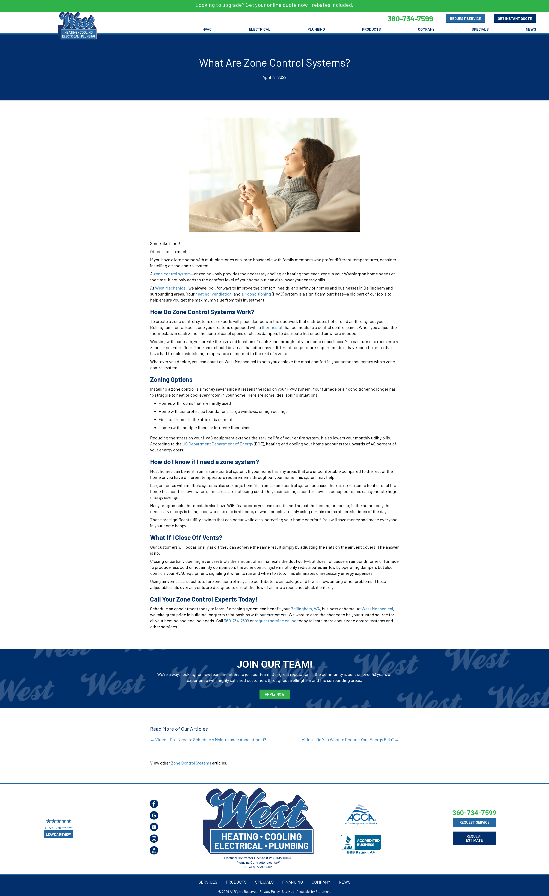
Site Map (288, 891)
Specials (480, 29)
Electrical (259, 29)
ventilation (222, 293)
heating (202, 293)
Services (208, 881)
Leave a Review (58, 834)
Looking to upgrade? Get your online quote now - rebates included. (274, 4)
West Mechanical (171, 287)
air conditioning (256, 293)
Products (371, 29)
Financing (292, 881)
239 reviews (64, 828)
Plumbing (316, 29)
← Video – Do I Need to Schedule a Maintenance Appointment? (208, 739)
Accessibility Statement (313, 891)
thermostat (272, 327)
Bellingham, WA (305, 608)
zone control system (172, 273)
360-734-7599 (236, 620)
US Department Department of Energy (217, 443)
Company (426, 29)
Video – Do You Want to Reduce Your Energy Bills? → (350, 739)
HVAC (207, 29)
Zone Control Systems (191, 762)
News (531, 29)
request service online (275, 620)
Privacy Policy (269, 891)
